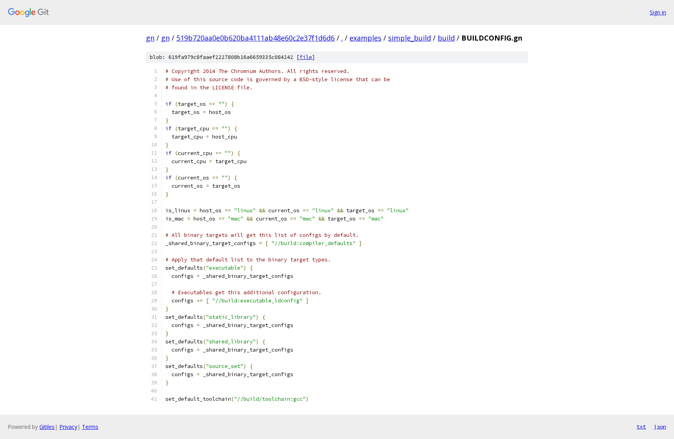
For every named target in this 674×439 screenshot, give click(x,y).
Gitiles (47, 426)
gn (150, 38)
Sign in (658, 12)
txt (641, 426)
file (306, 57)
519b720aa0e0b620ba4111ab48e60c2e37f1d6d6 (255, 38)
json (660, 426)
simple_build (409, 38)
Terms (90, 426)
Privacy (68, 426)
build (446, 38)
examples (365, 38)
